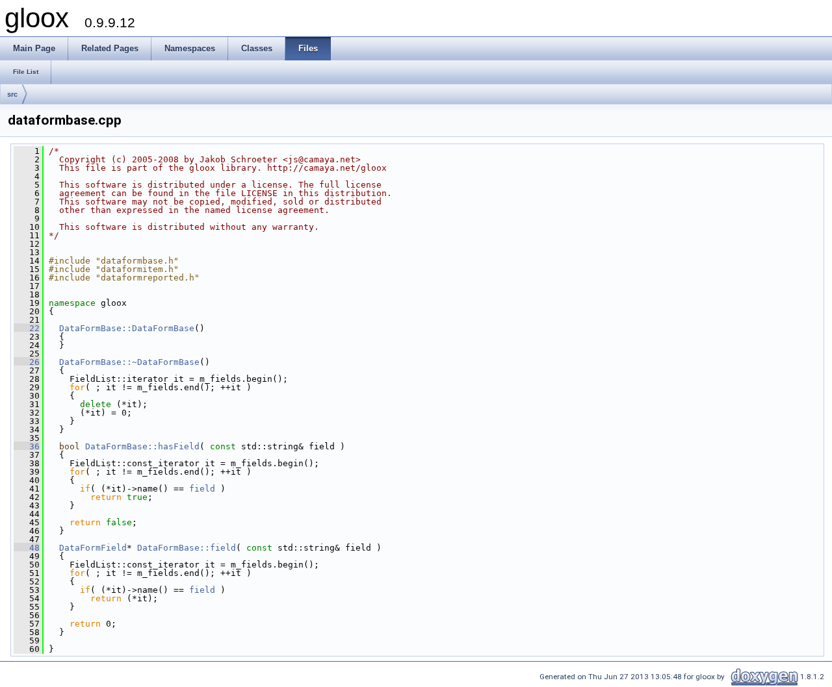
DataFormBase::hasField (142, 446)
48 (27, 548)
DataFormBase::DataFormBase (126, 328)
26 (27, 362)
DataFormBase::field (186, 548)
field (202, 488)
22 (27, 328)
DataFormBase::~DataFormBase (129, 362)
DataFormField (93, 548)
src (12, 94)
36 (27, 446)
